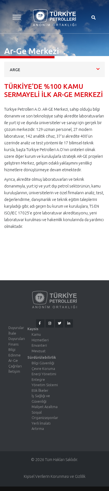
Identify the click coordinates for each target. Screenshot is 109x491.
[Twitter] (59, 323)
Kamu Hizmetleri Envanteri (40, 339)
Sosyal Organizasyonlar (45, 415)
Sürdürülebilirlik (41, 357)
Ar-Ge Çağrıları (15, 363)
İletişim (14, 371)
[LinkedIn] (69, 323)
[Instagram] (50, 323)
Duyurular (16, 328)
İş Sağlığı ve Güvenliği (41, 398)
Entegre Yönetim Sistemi (45, 382)
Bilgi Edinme (14, 352)
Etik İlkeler (40, 390)
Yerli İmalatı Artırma (41, 426)
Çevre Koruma (43, 368)
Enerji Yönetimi (44, 374)
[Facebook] (40, 323)
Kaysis (32, 329)
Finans (13, 344)
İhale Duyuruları (16, 336)
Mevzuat (39, 351)
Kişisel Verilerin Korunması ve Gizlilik (55, 476)
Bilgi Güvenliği (43, 363)
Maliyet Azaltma (45, 407)
